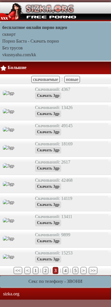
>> (93, 270)
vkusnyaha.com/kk (19, 54)
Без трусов (12, 47)
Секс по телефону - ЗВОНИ (55, 281)
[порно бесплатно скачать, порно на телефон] (39, 11)
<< (17, 270)
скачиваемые (45, 79)
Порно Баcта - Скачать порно (30, 41)
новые (72, 79)
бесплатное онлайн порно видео (34, 27)
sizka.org (11, 293)
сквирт (9, 34)
